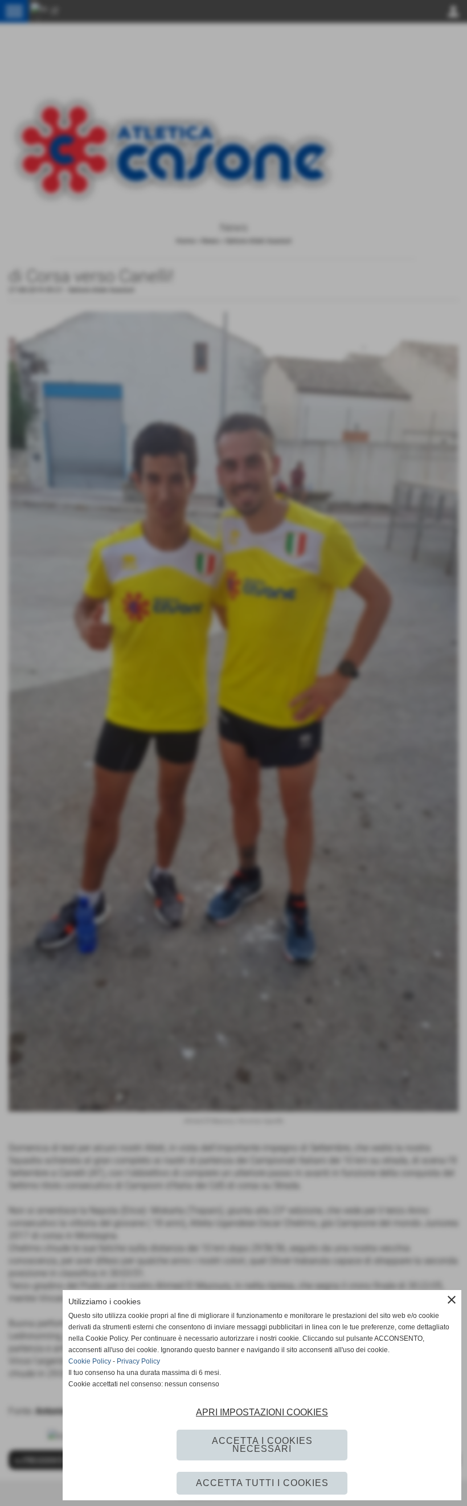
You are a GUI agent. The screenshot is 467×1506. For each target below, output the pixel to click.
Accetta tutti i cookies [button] (262, 1483)
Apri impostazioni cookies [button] (262, 1412)
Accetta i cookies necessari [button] (262, 1445)
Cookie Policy (89, 1361)
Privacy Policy (138, 1361)
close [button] (451, 1300)
